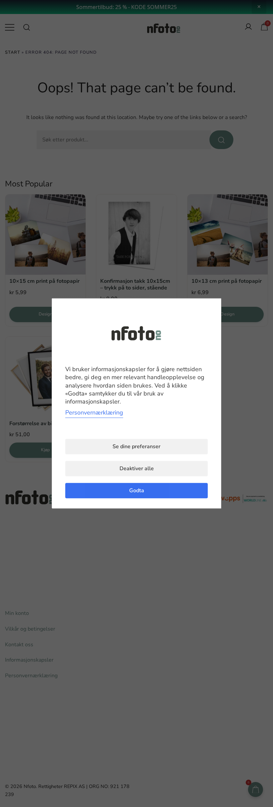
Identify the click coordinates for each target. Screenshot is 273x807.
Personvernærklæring (94, 413)
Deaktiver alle (137, 469)
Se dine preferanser (136, 447)
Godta (136, 491)
